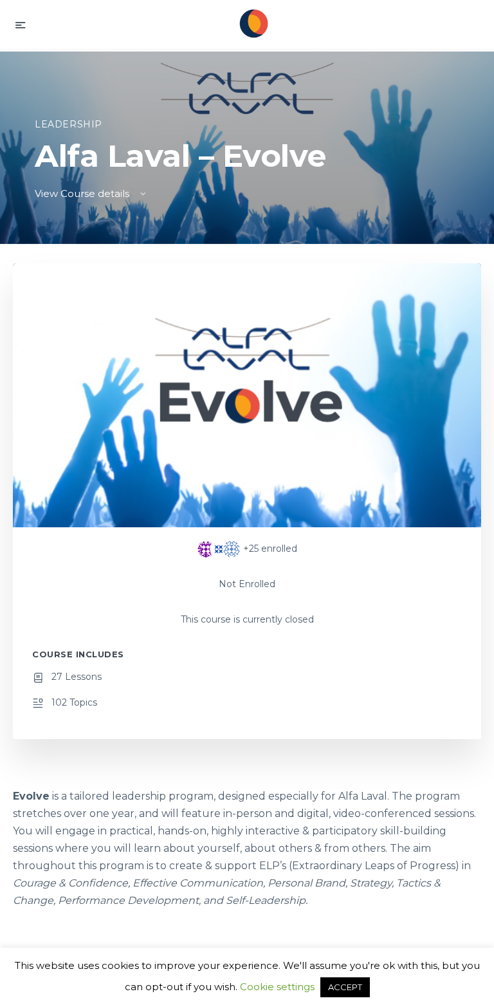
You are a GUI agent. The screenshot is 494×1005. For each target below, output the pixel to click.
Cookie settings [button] (277, 987)
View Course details (83, 193)
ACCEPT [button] (345, 987)
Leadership (68, 124)
